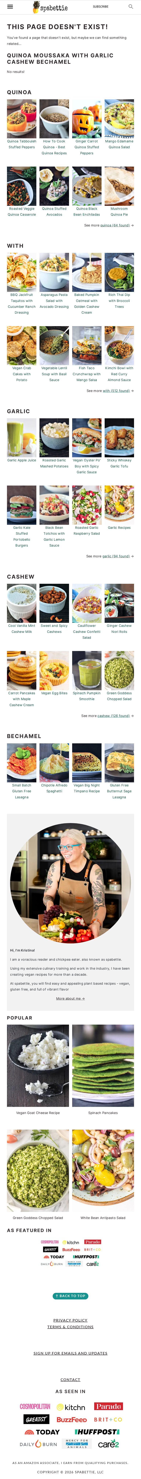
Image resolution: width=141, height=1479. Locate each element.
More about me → (70, 998)
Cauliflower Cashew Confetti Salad (86, 631)
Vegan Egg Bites (54, 693)
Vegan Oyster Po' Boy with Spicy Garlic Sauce (87, 466)
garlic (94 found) (116, 556)
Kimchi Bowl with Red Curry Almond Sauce (119, 374)
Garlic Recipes (119, 528)
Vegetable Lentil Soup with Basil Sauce (54, 374)
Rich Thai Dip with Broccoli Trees (119, 301)
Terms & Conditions (70, 1327)
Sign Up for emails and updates (71, 1353)
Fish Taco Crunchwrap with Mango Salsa (87, 374)
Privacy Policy (70, 1320)
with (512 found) (116, 391)
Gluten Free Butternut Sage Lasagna (119, 791)
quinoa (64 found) (115, 225)
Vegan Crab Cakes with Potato (21, 374)
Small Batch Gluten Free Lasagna (21, 791)
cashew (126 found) (113, 716)
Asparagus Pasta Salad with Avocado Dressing (54, 301)
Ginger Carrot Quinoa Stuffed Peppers (87, 147)
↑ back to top (70, 1296)
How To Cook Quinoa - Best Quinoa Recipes (54, 147)
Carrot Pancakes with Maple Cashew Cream (21, 699)
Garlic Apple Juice (21, 460)
